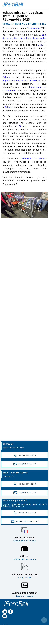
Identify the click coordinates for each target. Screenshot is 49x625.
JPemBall (35, 80)
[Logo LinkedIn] (4, 611)
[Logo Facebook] (10, 611)
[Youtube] (4, 616)
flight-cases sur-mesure (15, 80)
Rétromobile (33, 28)
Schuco (42, 45)
